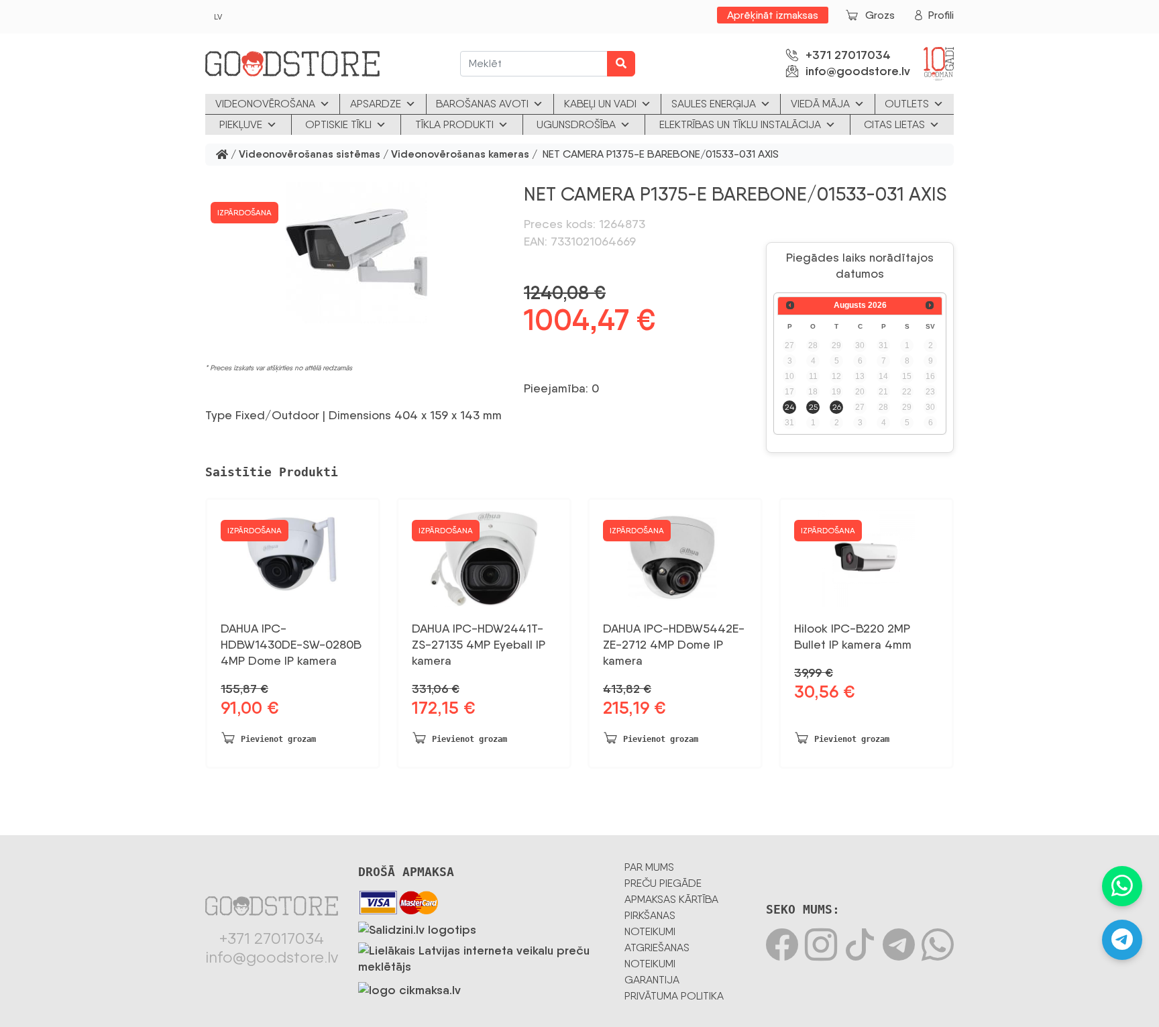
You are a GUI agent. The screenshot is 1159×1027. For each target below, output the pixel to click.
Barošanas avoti (482, 103)
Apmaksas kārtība (671, 899)
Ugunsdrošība (576, 124)
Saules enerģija (713, 103)
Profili (941, 15)
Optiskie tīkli (338, 124)
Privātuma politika (674, 995)
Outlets (907, 103)
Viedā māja (820, 103)
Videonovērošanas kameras (460, 154)
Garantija (651, 979)
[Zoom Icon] (356, 252)
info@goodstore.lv (858, 71)
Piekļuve (240, 124)
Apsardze (375, 103)
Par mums (649, 867)
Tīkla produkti (454, 124)
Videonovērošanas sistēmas (309, 154)
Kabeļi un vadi (600, 103)
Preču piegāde (663, 883)
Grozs (880, 15)
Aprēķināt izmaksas (772, 15)
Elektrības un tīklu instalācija (740, 124)
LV (218, 16)
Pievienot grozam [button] (278, 739)
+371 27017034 (848, 55)
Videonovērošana (265, 103)
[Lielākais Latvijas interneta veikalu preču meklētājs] (481, 956)
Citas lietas (894, 124)
